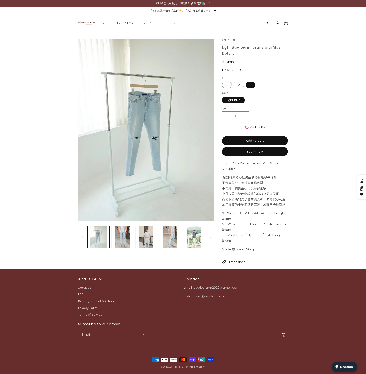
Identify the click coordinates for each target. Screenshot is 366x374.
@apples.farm (213, 296)
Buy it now (255, 152)
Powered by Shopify (194, 366)
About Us (84, 288)
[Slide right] (210, 237)
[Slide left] (82, 237)
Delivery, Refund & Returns (97, 301)
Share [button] (230, 62)
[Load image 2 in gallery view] (122, 237)
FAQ (81, 294)
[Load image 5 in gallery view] (194, 237)
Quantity (227, 108)
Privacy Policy (88, 308)
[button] (162, 23)
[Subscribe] (142, 334)
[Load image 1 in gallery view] (98, 237)
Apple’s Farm (176, 366)
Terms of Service (90, 314)
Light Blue (233, 100)
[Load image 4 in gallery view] (170, 237)
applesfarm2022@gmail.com (216, 287)
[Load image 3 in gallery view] (146, 237)
